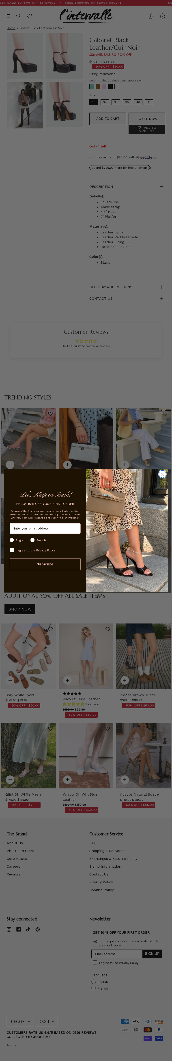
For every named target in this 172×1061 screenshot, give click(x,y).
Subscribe (45, 564)
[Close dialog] (162, 474)
